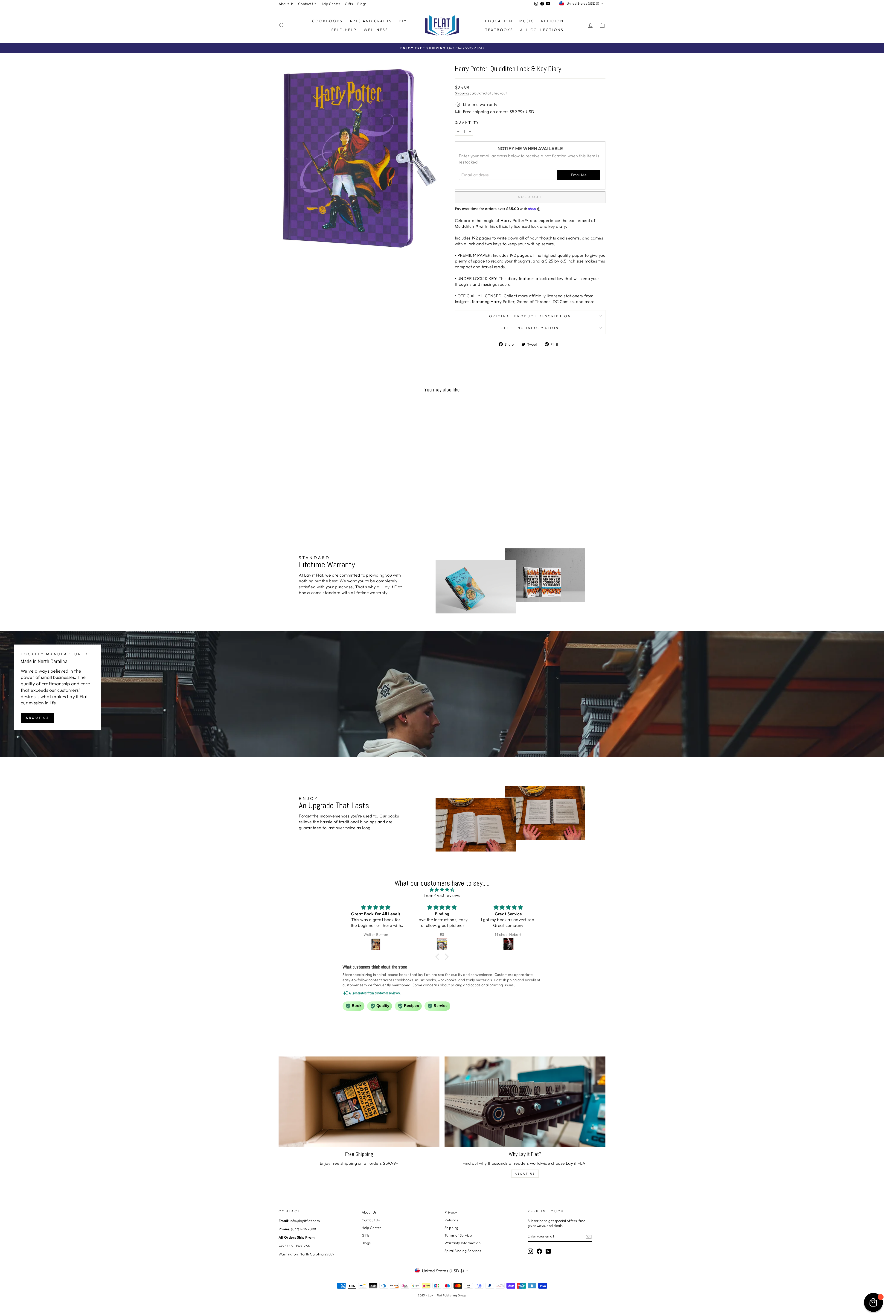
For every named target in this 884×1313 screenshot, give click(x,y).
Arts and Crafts (370, 21)
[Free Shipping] (359, 1101)
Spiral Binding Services (463, 1251)
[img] (442, 890)
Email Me (579, 174)
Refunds (451, 1220)
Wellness (376, 29)
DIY (403, 21)
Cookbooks (327, 21)
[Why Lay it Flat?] (525, 1101)
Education (498, 21)
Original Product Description (530, 316)
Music (526, 21)
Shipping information (530, 328)
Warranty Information (462, 1243)
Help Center (330, 4)
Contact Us (307, 4)
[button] (438, 957)
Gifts (349, 4)
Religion (552, 21)
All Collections (542, 29)
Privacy (451, 1212)
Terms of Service (458, 1235)
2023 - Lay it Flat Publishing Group (442, 1295)
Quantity (467, 122)
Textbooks (499, 29)
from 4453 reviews (442, 895)
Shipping (462, 93)
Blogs (361, 4)
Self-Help (344, 29)
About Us (286, 4)
